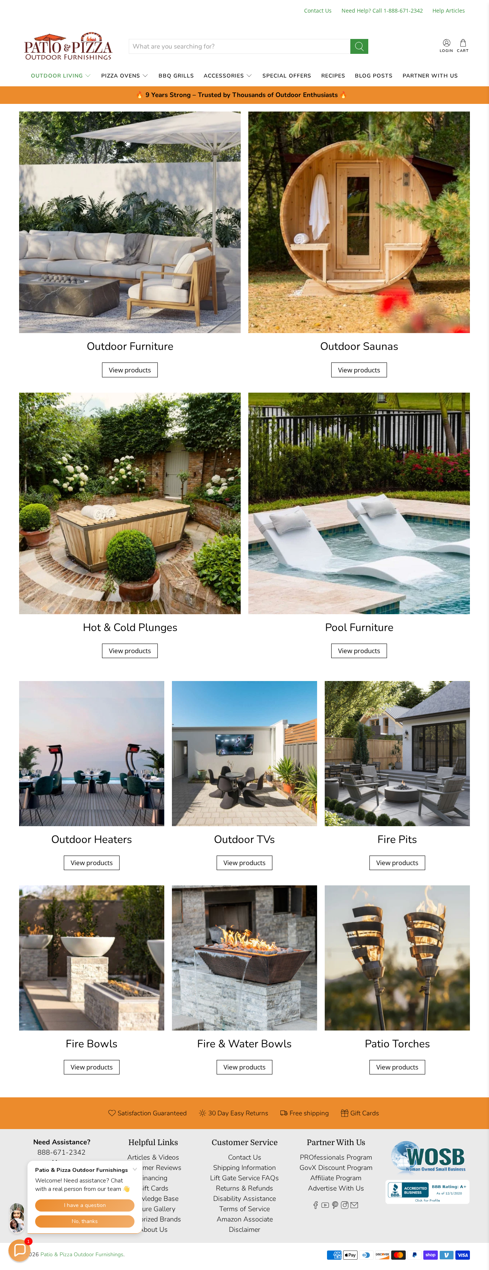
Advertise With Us (336, 1188)
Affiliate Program (335, 1178)
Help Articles (448, 10)
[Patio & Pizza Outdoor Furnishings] (68, 46)
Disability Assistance (244, 1198)
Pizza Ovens (120, 75)
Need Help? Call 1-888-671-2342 (382, 10)
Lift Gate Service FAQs (244, 1178)
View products (130, 370)
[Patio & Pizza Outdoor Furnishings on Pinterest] (335, 1206)
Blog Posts (374, 75)
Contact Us (318, 10)
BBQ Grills (176, 75)
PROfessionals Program (336, 1157)
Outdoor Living (57, 75)
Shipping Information (244, 1167)
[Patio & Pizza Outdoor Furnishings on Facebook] (315, 1206)
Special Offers (286, 75)
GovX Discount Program (336, 1167)
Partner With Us (430, 75)
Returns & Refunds (244, 1188)
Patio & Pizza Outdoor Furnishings (81, 1254)
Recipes (333, 75)
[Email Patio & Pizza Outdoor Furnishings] (354, 1206)
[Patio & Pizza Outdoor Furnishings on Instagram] (344, 1206)
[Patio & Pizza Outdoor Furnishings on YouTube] (325, 1206)
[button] (19, 1250)
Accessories (224, 75)
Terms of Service (244, 1208)
